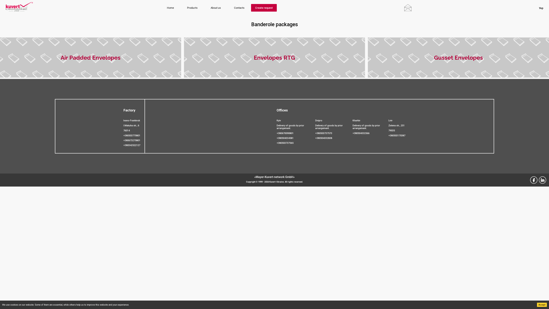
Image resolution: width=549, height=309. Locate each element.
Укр (541, 8)
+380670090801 (285, 133)
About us (216, 7)
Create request (264, 7)
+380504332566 (361, 133)
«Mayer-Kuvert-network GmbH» (274, 177)
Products (192, 7)
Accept (541, 304)
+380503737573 (323, 133)
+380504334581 (285, 138)
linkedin (542, 178)
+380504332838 (323, 138)
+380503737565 (285, 143)
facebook (533, 178)
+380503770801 (131, 135)
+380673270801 (131, 140)
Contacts (239, 7)
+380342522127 (131, 145)
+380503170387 (396, 135)
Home (170, 7)
